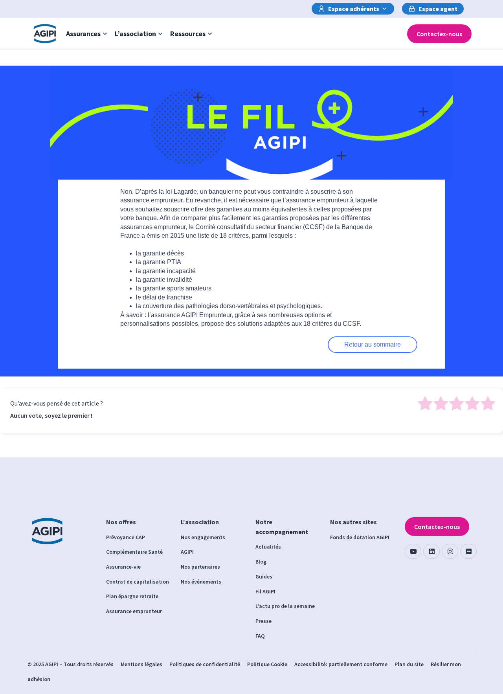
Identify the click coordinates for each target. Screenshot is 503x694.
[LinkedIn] (431, 551)
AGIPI (187, 551)
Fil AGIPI (265, 591)
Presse (263, 620)
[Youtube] (413, 551)
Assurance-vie (123, 566)
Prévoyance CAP (125, 537)
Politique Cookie (267, 664)
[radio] (425, 404)
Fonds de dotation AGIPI (359, 537)
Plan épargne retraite (132, 596)
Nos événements (201, 581)
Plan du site (409, 664)
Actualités (268, 546)
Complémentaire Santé (134, 551)
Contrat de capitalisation (137, 581)
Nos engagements (203, 537)
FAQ (260, 635)
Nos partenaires (200, 566)
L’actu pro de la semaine (285, 606)
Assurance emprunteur (134, 611)
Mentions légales (141, 664)
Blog (260, 561)
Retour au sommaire (372, 344)
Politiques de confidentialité (204, 664)
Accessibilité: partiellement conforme (340, 664)
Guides (263, 576)
